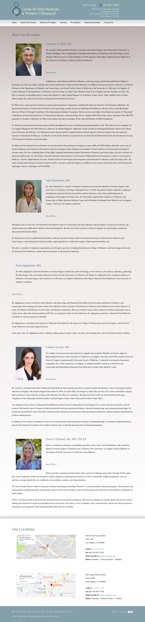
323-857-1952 (98, 549)
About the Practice (28, 22)
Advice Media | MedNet (51, 616)
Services (63, 22)
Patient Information (92, 22)
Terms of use (122, 612)
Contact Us (108, 22)
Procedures (75, 22)
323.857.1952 (110, 5)
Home (14, 22)
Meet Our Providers (48, 22)
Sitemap (114, 612)
